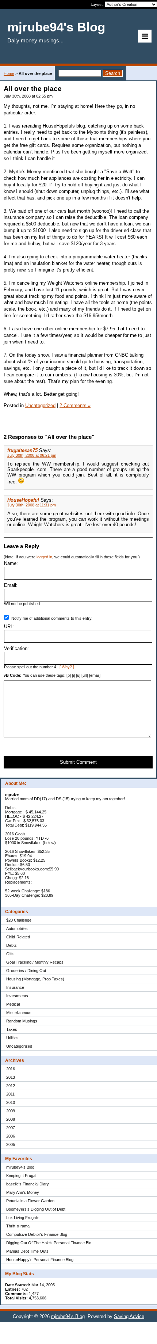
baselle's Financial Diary (27, 1184)
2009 (10, 1111)
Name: (11, 563)
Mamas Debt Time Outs (27, 1251)
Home (9, 73)
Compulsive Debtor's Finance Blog (36, 1234)
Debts (11, 945)
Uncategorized (19, 1046)
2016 (10, 1069)
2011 (10, 1094)
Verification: (16, 648)
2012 (10, 1085)
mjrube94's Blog (20, 1167)
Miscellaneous (18, 1012)
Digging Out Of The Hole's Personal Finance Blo (48, 1243)
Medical (13, 1004)
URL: (9, 626)
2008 (10, 1119)
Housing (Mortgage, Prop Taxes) (35, 979)
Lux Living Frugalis (22, 1217)
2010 (10, 1102)
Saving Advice (129, 1316)
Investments (17, 996)
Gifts (10, 954)
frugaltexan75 (22, 450)
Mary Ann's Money (22, 1192)
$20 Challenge (18, 920)
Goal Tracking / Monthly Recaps (35, 962)
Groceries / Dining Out (26, 970)
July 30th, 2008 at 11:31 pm (31, 505)
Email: (11, 585)
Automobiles (17, 928)
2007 (10, 1127)
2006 (10, 1136)
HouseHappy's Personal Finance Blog (39, 1259)
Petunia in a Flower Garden (30, 1201)
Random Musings (21, 1021)
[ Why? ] (67, 667)
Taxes (11, 1029)
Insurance (15, 987)
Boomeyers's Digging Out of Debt (35, 1209)
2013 (10, 1077)
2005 (10, 1144)
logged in (44, 557)
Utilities (12, 1038)
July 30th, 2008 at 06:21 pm (31, 455)
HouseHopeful (23, 500)
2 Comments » (75, 405)
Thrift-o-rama (18, 1226)
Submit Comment (78, 762)
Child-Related (18, 937)
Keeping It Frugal (21, 1175)
